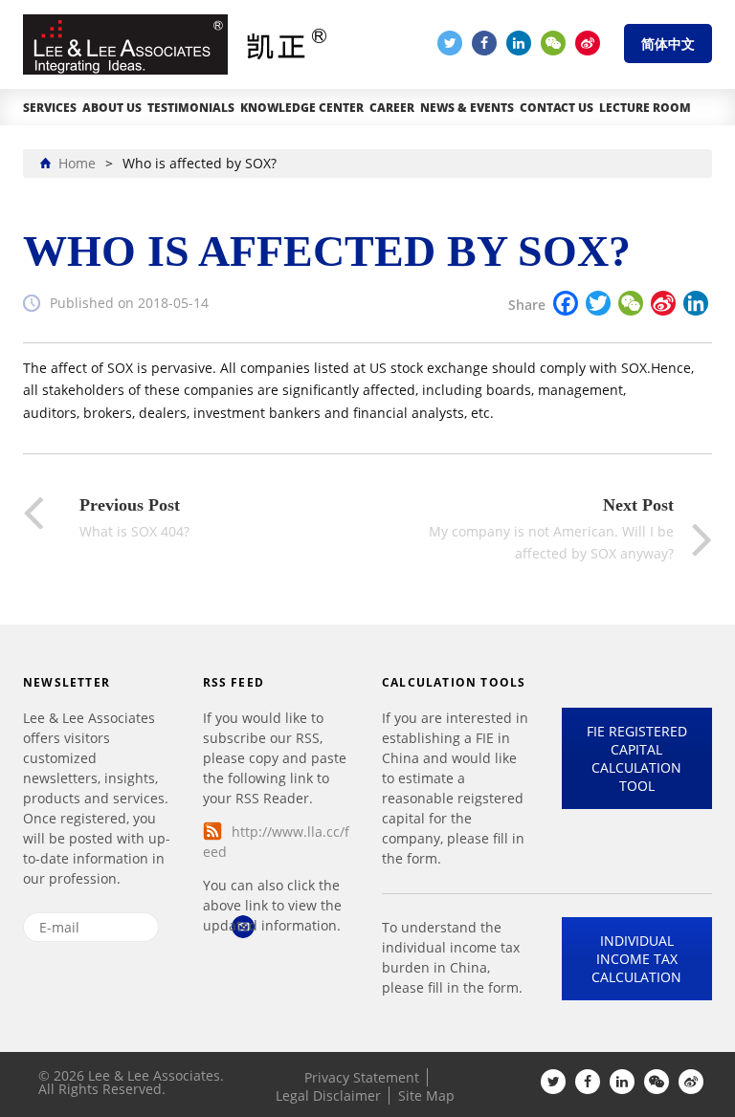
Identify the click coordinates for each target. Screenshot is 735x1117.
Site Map (426, 1095)
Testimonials (190, 107)
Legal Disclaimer (328, 1095)
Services (50, 107)
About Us (112, 107)
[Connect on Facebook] (484, 43)
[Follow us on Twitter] (449, 43)
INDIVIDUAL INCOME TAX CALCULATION (636, 958)
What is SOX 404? (134, 517)
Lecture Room (645, 107)
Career (391, 107)
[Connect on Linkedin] (518, 43)
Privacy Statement (361, 1077)
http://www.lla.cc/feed (276, 841)
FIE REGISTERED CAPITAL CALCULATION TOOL (637, 758)
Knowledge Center (302, 107)
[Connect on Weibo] (587, 43)
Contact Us (556, 107)
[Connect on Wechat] (553, 43)
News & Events (467, 107)
